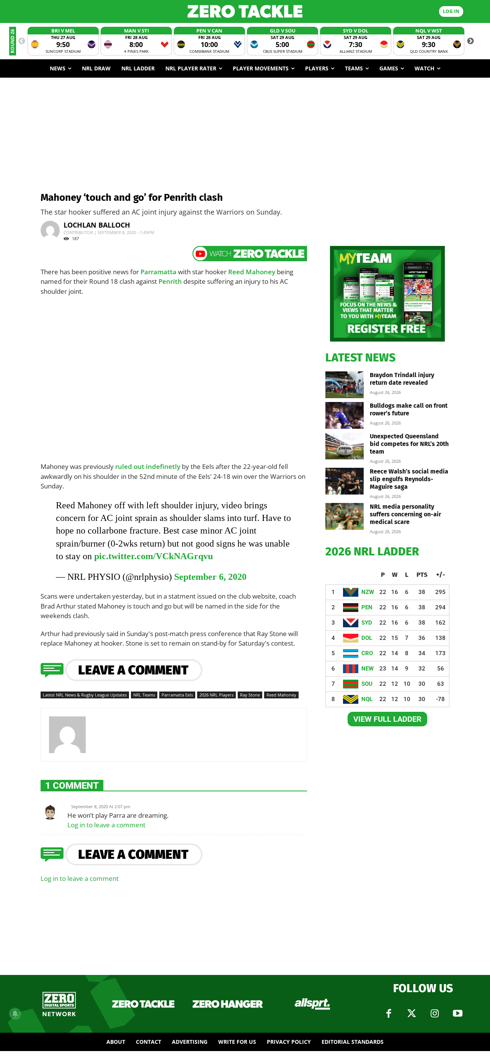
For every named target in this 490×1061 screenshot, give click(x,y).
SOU (366, 683)
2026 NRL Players (216, 695)
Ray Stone (250, 695)
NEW (367, 668)
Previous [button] (22, 41)
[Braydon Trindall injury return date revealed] (344, 384)
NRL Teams (144, 695)
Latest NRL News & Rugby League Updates (85, 695)
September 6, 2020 (210, 577)
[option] (63, 41)
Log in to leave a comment (106, 824)
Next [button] (470, 41)
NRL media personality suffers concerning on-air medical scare (405, 514)
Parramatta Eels (177, 695)
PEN (366, 607)
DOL (366, 638)
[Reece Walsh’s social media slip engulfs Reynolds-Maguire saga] (344, 481)
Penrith (170, 281)
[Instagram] (434, 1013)
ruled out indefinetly (147, 466)
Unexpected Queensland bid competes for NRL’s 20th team (409, 444)
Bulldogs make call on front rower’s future (409, 409)
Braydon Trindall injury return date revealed (402, 378)
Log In (451, 11)
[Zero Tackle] (245, 11)
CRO (367, 653)
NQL (366, 699)
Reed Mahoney (251, 271)
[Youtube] (457, 1013)
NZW (367, 592)
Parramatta (158, 271)
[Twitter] (411, 1013)
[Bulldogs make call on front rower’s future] (344, 415)
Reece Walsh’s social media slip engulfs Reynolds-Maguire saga (409, 479)
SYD (366, 622)
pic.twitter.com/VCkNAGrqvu (153, 556)
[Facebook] (388, 1013)
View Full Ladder (387, 719)
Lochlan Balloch (97, 224)
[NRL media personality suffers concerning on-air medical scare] (344, 516)
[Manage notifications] (15, 1013)
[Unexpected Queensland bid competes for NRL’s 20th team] (344, 446)
